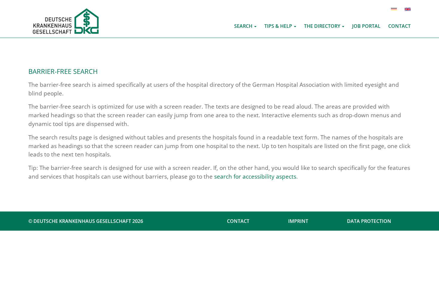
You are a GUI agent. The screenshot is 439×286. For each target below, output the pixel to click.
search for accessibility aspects (255, 176)
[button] (245, 26)
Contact (238, 221)
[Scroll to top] (426, 273)
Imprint (298, 221)
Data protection (369, 221)
